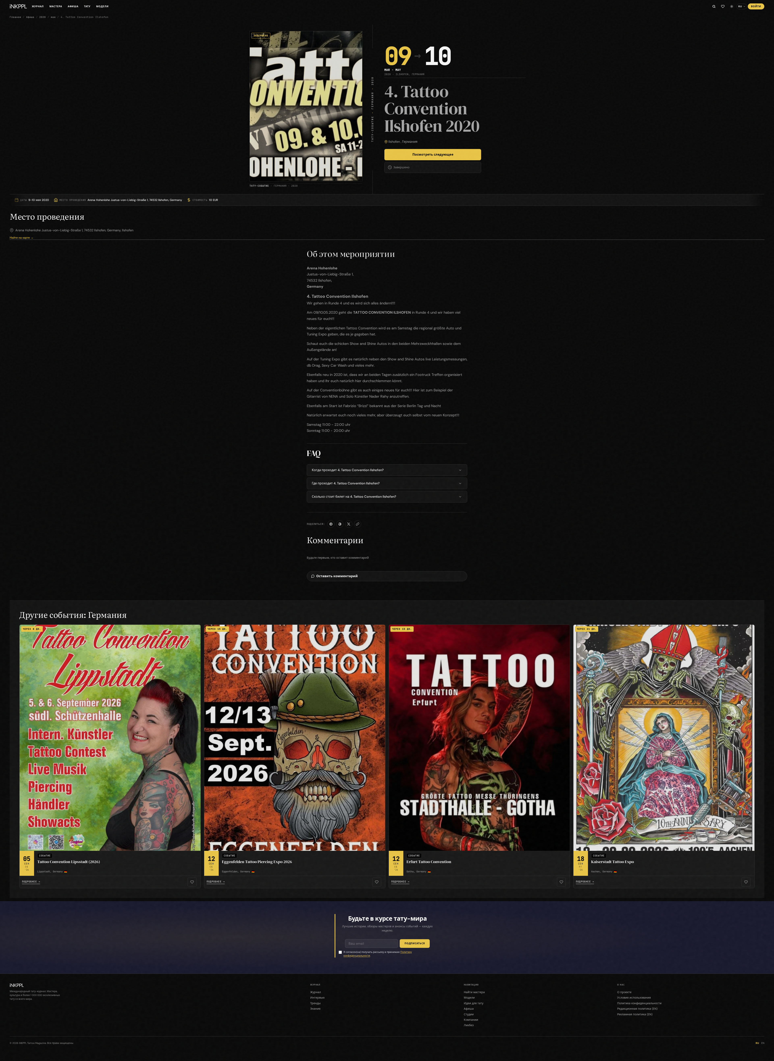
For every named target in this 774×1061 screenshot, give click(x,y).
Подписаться (415, 943)
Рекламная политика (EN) (634, 1014)
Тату (87, 6)
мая (53, 17)
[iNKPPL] (18, 6)
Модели (102, 6)
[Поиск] (714, 6)
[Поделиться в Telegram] (331, 524)
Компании (471, 1020)
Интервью (317, 997)
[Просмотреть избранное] (723, 6)
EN (762, 1043)
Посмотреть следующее (432, 154)
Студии (469, 1014)
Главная (15, 17)
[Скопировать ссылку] (357, 524)
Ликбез (469, 1025)
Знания (315, 1008)
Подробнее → (31, 881)
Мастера (55, 6)
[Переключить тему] (732, 6)
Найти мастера (474, 992)
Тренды (315, 1003)
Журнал (38, 6)
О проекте (624, 992)
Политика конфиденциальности (639, 1003)
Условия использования (634, 997)
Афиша (73, 6)
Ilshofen (394, 142)
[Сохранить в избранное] (192, 882)
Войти (756, 6)
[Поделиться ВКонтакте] (339, 524)
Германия (409, 142)
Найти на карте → (21, 237)
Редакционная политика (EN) (637, 1008)
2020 (42, 17)
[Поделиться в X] (348, 524)
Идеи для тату (473, 1003)
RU (757, 1043)
